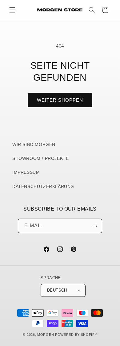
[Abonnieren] (95, 226)
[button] (12, 10)
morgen (45, 334)
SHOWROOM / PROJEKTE (40, 158)
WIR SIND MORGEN (33, 144)
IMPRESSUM (26, 172)
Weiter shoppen (60, 100)
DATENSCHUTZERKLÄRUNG (43, 186)
